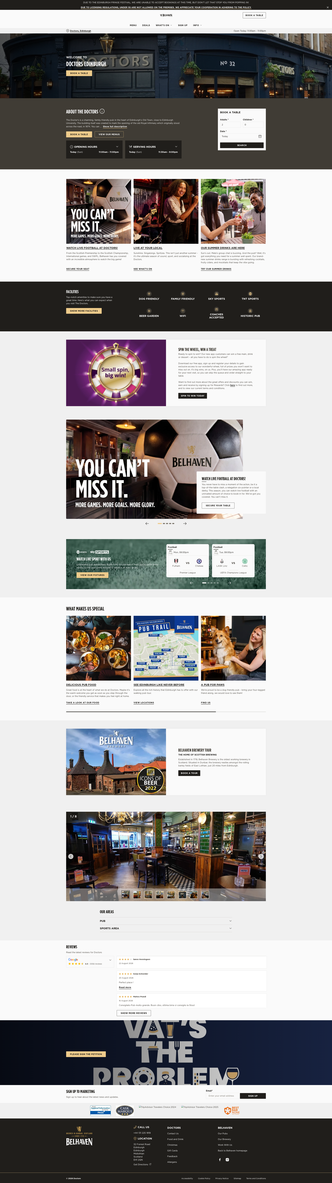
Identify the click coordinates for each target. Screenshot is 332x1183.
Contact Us (173, 1133)
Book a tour (189, 773)
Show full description (115, 126)
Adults (224, 119)
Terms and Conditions (256, 1178)
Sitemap (237, 1178)
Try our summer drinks (233, 211)
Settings (192, 24)
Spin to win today (192, 395)
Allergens (172, 1162)
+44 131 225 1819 (142, 1132)
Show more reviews (134, 1013)
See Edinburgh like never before (159, 684)
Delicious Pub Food (81, 684)
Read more (125, 987)
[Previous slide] (147, 523)
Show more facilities (84, 310)
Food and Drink (175, 1139)
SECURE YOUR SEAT (98, 211)
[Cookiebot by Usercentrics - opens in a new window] (76, 24)
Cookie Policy (204, 1178)
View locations (166, 648)
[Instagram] (227, 1160)
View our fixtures (92, 575)
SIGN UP (253, 1095)
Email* (209, 1090)
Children (248, 119)
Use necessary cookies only (251, 15)
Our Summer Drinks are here (223, 247)
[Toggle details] (110, 959)
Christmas (172, 1144)
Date (223, 131)
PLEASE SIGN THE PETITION (86, 1054)
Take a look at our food (98, 648)
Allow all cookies (251, 7)
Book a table (79, 73)
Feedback (172, 1156)
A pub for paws (212, 684)
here (232, 385)
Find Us (233, 648)
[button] (160, 523)
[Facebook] (220, 1160)
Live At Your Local (148, 247)
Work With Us (225, 1144)
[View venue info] (102, 112)
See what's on (166, 211)
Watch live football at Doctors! (92, 247)
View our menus (109, 134)
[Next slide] (185, 523)
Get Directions (141, 1164)
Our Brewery (224, 1139)
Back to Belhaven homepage (232, 1150)
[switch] (133, 24)
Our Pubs (223, 1133)
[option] (126, 895)
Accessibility (187, 1178)
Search (242, 145)
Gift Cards (172, 1150)
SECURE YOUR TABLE (218, 505)
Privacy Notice (222, 1178)
